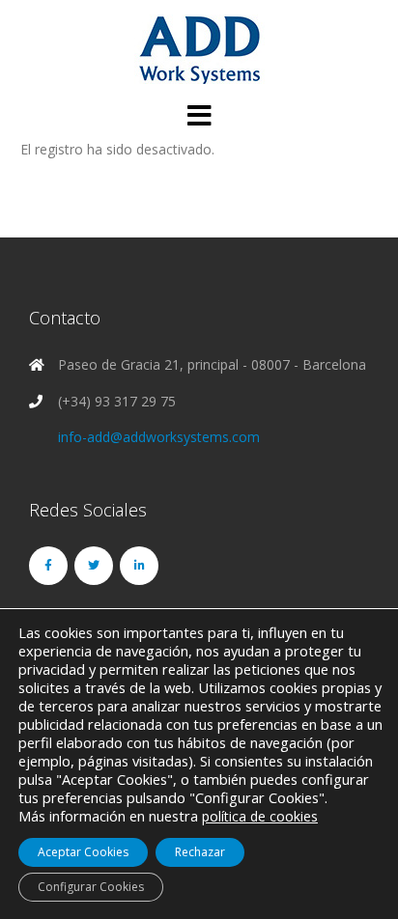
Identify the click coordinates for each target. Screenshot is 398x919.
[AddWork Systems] (199, 49)
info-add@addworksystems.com (159, 437)
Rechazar (200, 852)
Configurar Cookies (91, 886)
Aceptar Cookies (83, 852)
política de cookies (260, 816)
